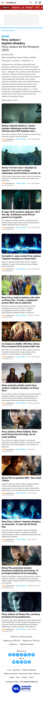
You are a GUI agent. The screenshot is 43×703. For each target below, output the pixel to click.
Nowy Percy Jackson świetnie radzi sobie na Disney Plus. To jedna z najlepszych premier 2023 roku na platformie (21, 297)
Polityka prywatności (11, 674)
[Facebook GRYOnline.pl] (10, 654)
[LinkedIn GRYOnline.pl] (29, 654)
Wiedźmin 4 (13, 644)
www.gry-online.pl (8, 30)
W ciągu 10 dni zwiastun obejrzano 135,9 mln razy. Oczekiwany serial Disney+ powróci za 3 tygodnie (21, 210)
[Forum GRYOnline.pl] (33, 654)
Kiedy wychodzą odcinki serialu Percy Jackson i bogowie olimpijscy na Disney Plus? (21, 384)
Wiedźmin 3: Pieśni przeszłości (21, 637)
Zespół (11, 677)
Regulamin (17, 670)
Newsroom (16, 7)
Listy (36, 7)
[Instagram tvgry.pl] (21, 662)
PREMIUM (5, 8)
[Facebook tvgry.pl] (29, 662)
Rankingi (29, 7)
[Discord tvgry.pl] (25, 662)
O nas (9, 670)
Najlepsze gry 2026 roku (11, 641)
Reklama (36, 674)
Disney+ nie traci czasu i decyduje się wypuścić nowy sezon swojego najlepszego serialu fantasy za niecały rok (21, 166)
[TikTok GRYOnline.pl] (21, 654)
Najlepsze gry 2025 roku (31, 641)
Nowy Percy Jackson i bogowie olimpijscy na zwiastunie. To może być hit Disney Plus (21, 521)
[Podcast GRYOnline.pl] (25, 654)
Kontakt (24, 677)
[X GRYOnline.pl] (17, 654)
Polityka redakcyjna (29, 670)
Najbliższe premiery (27, 644)
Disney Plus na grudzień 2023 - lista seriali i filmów (21, 476)
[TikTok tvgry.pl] (17, 662)
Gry (23, 7)
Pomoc (31, 677)
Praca (18, 677)
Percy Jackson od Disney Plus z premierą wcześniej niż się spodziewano (21, 612)
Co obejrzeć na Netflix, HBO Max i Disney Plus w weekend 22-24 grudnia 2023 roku (21, 340)
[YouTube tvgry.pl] (13, 662)
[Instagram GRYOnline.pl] (13, 654)
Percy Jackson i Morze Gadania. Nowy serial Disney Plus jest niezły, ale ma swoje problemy (21, 431)
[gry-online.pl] (11, 3)
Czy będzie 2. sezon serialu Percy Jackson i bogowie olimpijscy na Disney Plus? (21, 252)
